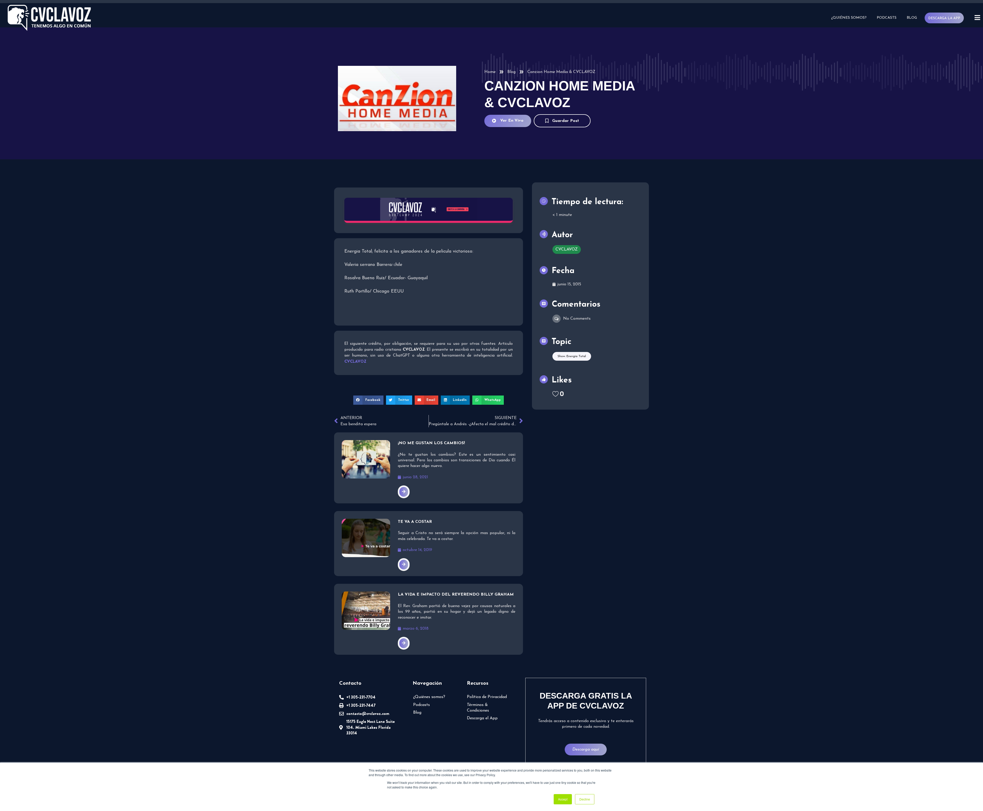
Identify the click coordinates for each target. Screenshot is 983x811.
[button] (368, 400)
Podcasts (886, 18)
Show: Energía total (572, 356)
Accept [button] (563, 799)
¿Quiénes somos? (849, 18)
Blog (912, 18)
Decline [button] (584, 799)
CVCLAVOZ (566, 249)
